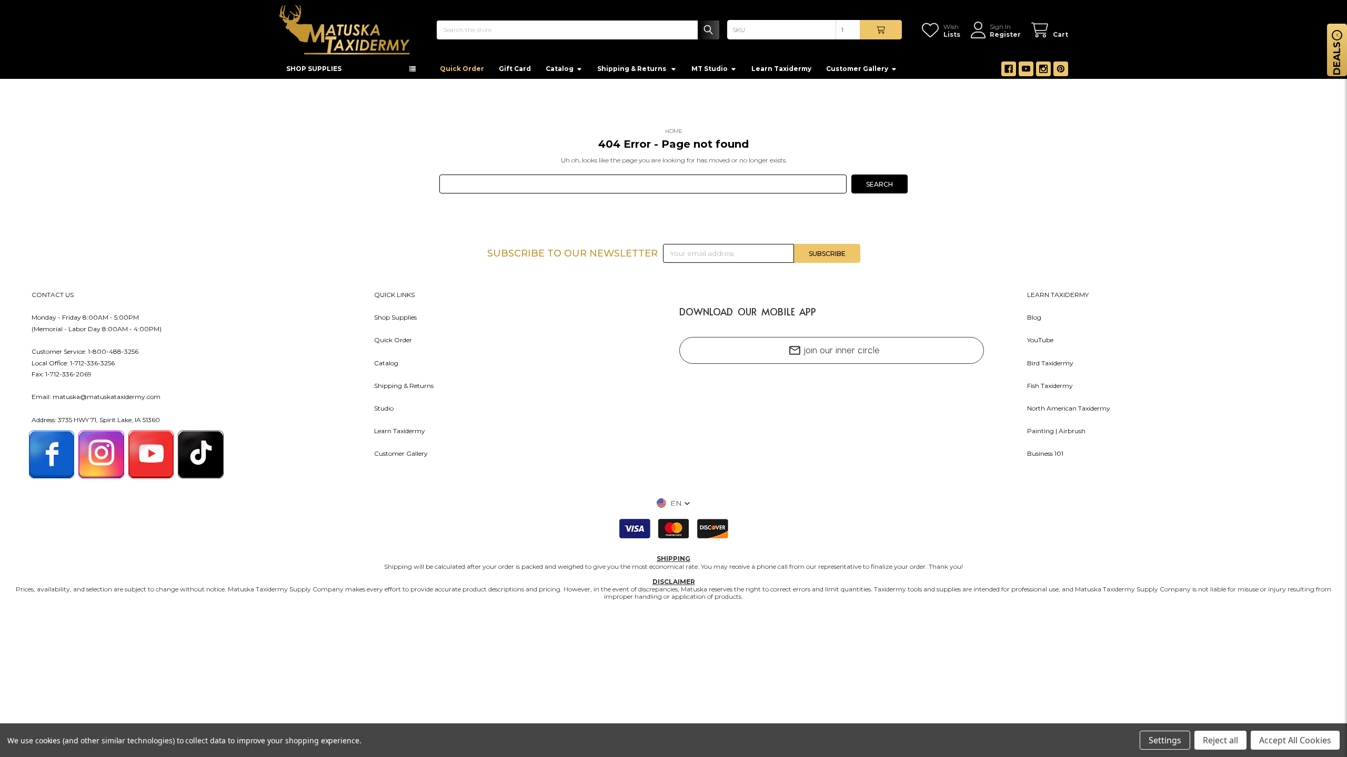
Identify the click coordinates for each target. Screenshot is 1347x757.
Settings (1165, 740)
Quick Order (462, 72)
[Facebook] (1008, 72)
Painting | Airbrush (1056, 434)
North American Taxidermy (1068, 411)
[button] (673, 506)
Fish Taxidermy (1050, 389)
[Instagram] (1043, 72)
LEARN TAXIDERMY (1058, 298)
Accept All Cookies (1295, 740)
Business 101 (1045, 457)
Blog (1034, 320)
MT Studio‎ (709, 72)
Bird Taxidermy (1050, 366)
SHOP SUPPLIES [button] (313, 72)
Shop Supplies (395, 320)
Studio (384, 411)
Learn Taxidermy (781, 72)
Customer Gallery (857, 72)
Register (1005, 34)
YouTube (1040, 343)
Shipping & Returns (404, 389)
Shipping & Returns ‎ (632, 72)
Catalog (560, 72)
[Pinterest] (1060, 72)
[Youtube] (1026, 72)
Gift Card (515, 72)
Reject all (1220, 740)
